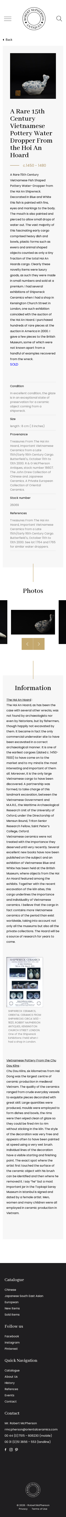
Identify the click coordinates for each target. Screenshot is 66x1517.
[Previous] (27, 644)
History (10, 1383)
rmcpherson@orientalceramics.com (31, 1429)
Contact (11, 1401)
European (12, 1302)
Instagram (12, 1342)
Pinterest (11, 1349)
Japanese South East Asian (24, 1296)
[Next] (39, 644)
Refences (11, 1389)
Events (9, 1395)
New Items (12, 1308)
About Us (11, 1377)
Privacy (23, 1509)
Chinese (10, 1290)
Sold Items (12, 1314)
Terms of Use (39, 1509)
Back (9, 39)
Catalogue (12, 1370)
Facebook (12, 1336)
